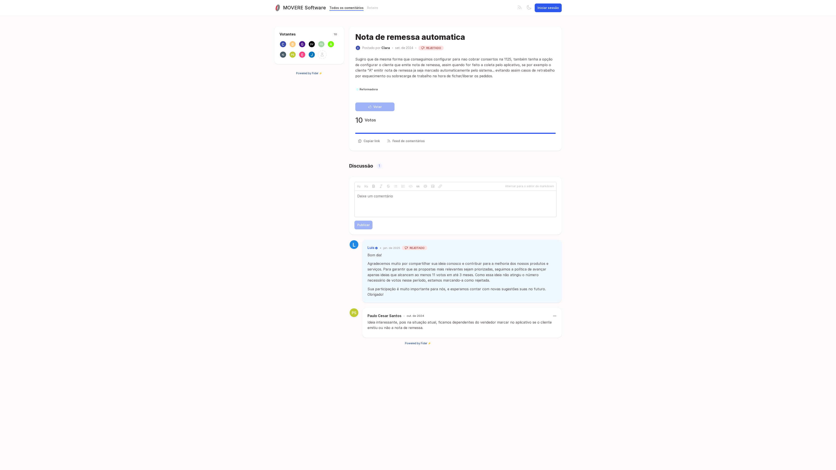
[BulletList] (396, 186)
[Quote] (418, 186)
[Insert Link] (440, 186)
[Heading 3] (366, 186)
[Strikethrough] (388, 186)
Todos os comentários (346, 8)
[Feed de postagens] (519, 8)
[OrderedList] (403, 186)
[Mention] (425, 186)
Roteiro (372, 8)
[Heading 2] (359, 186)
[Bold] (373, 186)
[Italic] (381, 186)
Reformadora (369, 89)
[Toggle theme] (529, 8)
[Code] (410, 186)
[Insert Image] (433, 186)
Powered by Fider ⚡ (309, 73)
